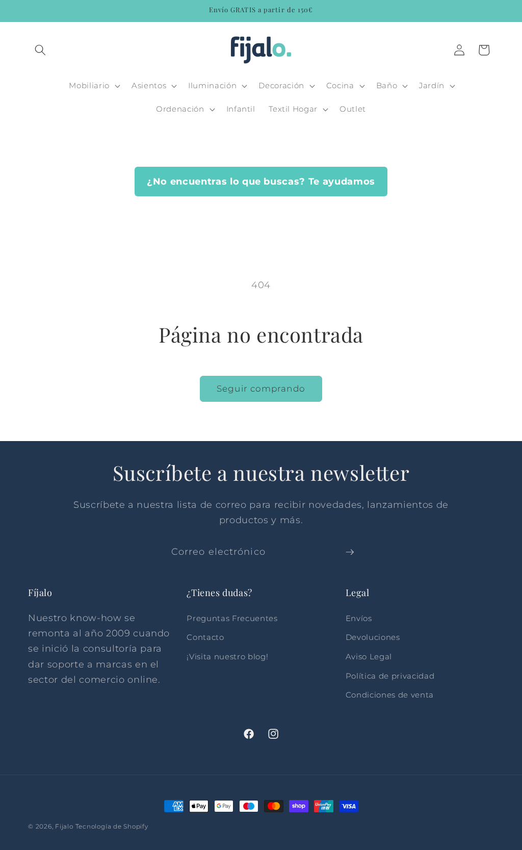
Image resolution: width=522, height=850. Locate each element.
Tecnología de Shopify (111, 826)
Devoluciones (373, 637)
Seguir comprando (261, 388)
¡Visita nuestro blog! (227, 656)
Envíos (359, 618)
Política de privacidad (390, 676)
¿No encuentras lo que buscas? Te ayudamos (261, 181)
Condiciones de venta (390, 695)
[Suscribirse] (349, 552)
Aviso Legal (369, 656)
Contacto (205, 637)
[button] (40, 50)
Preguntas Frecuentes (232, 618)
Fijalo (64, 826)
